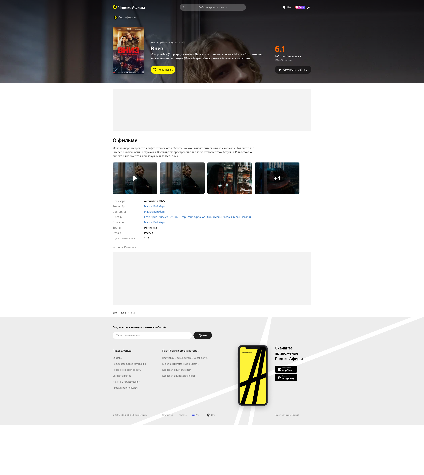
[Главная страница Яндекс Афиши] (115, 7)
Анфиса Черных (168, 217)
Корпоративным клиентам (176, 420)
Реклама (182, 465)
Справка (117, 408)
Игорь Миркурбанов (192, 217)
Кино (123, 363)
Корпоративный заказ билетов (179, 426)
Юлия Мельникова (218, 217)
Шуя (115, 363)
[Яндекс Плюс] (300, 7)
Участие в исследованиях (126, 432)
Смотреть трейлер (295, 69)
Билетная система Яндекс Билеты (180, 414)
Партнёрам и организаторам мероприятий (185, 408)
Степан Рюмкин (241, 217)
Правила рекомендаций (125, 438)
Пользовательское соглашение (129, 414)
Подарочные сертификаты (127, 420)
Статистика (167, 465)
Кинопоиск (130, 247)
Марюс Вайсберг (154, 206)
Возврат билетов (122, 426)
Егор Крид (150, 217)
